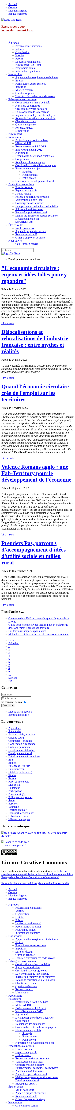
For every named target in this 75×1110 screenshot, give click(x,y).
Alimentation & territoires (29, 209)
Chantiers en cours (25, 121)
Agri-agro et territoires (27, 105)
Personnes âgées (17, 794)
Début (11, 640)
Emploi (12, 762)
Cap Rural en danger (26, 243)
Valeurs (19, 49)
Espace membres (17, 13)
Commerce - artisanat (20, 740)
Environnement (16, 769)
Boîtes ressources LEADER (30, 146)
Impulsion (20, 86)
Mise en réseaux (24, 89)
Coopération (22, 159)
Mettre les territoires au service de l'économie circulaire (38, 634)
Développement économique (24, 756)
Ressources (14, 137)
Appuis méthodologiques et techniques (36, 77)
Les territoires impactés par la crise (27, 631)
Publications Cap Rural (28, 64)
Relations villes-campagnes (30, 162)
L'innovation (22, 130)
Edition (19, 80)
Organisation (22, 52)
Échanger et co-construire (22, 99)
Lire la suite (7, 323)
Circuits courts (16, 737)
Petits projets (29, 177)
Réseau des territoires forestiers (32, 196)
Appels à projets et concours (30, 231)
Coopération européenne (21, 743)
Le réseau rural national (28, 61)
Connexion (8, 705)
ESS (10, 759)
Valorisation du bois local (29, 199)
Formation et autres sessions (30, 83)
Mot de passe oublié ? (20, 711)
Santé (11, 800)
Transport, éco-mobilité (21, 812)
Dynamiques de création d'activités (34, 155)
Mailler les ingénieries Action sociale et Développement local (36, 217)
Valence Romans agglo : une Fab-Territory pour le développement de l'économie (36, 473)
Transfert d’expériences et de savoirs (35, 96)
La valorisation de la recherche (32, 111)
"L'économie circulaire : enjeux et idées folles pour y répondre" (34, 274)
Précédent (13, 643)
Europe (12, 778)
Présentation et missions (28, 45)
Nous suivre (15, 240)
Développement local (20, 753)
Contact (12, 7)
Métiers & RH (23, 143)
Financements (30, 174)
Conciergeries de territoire (29, 203)
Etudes (12, 775)
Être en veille (15, 225)
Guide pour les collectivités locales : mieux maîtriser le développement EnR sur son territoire (38, 626)
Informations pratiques (27, 71)
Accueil (12, 4)
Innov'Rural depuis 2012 (29, 149)
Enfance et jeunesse (19, 765)
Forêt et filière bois (18, 781)
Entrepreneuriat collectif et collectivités (36, 206)
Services (13, 803)
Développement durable (21, 750)
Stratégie (27, 171)
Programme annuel (25, 67)
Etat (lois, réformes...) (20, 772)
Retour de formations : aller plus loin (35, 118)
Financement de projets (28, 168)
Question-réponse (25, 93)
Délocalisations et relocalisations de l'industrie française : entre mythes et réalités (34, 341)
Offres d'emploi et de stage (30, 237)
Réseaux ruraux (24, 127)
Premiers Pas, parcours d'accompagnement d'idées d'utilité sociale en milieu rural (33, 553)
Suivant (12, 677)
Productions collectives (21, 184)
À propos (13, 42)
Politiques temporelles (20, 797)
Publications (15, 133)
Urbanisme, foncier (18, 816)
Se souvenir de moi (11, 702)
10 (9, 674)
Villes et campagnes (19, 819)
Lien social (14, 784)
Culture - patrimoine (19, 747)
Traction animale (17, 809)
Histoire (19, 55)
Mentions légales (17, 10)
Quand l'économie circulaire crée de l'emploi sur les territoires (35, 393)
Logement (14, 787)
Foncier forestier (24, 187)
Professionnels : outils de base (31, 140)
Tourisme (13, 806)
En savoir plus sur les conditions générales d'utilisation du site (35, 883)
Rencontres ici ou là (26, 234)
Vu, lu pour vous (24, 228)
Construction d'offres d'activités (32, 102)
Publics (19, 58)
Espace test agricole (26, 190)
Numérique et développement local (34, 181)
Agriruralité (21, 152)
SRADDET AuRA (26, 221)
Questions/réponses (26, 124)
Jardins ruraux (23, 193)
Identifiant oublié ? (18, 714)
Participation (15, 790)
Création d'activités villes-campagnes (35, 165)
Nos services (15, 74)
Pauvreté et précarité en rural (31, 212)
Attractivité (14, 731)
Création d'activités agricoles (31, 108)
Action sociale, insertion (21, 734)
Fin (10, 680)
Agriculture (14, 728)
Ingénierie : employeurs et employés (35, 115)
